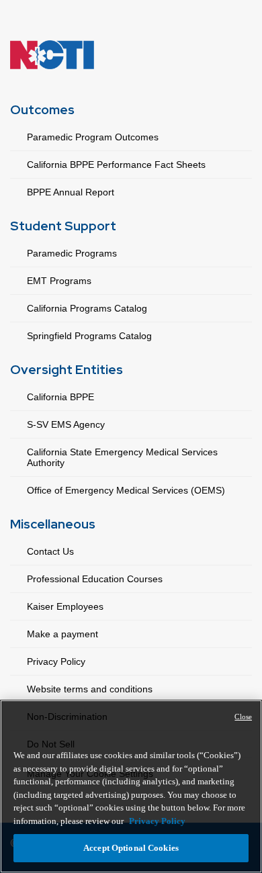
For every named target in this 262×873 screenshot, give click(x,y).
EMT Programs (59, 280)
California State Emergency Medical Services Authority (122, 457)
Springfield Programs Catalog (89, 335)
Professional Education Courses (95, 578)
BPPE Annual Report (70, 192)
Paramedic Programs (72, 253)
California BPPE (60, 397)
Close (243, 717)
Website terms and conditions (89, 689)
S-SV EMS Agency (66, 424)
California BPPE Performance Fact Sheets (116, 164)
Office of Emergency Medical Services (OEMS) (126, 490)
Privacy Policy (56, 661)
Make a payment (62, 634)
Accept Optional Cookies (131, 848)
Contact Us (50, 551)
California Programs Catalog (87, 308)
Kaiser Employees (65, 606)
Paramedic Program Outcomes (93, 137)
